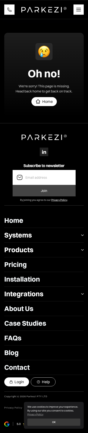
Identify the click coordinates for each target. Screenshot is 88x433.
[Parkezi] (44, 9)
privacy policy (13, 407)
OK (54, 422)
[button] (44, 220)
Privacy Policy (59, 199)
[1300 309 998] (9, 9)
